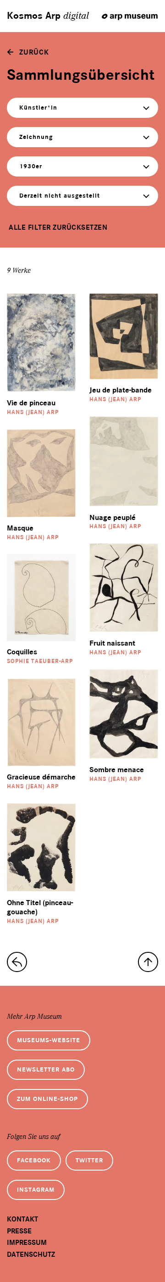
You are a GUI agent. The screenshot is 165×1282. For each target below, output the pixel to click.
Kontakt (22, 1219)
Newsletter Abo (46, 1069)
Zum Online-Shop (47, 1099)
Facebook (34, 1160)
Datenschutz (31, 1254)
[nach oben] (148, 962)
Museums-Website (48, 1040)
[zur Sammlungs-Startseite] (17, 962)
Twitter (89, 1160)
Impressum (27, 1242)
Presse (19, 1231)
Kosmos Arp (48, 16)
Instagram (36, 1190)
